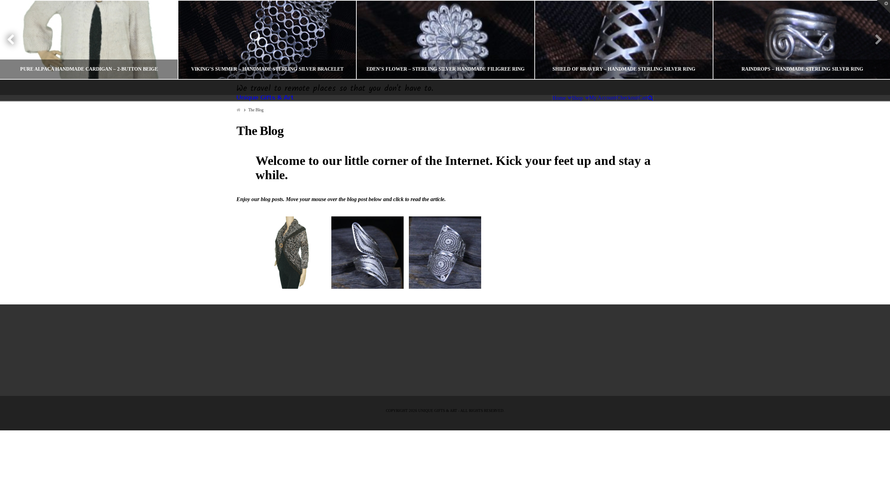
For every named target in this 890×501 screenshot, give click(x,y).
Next (875, 40)
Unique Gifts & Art (265, 98)
